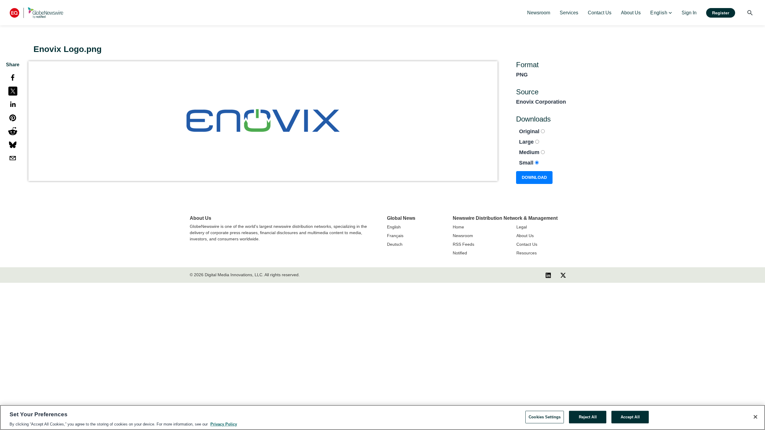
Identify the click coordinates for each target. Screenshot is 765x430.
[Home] (36, 12)
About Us (525, 235)
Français (395, 235)
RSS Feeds (463, 244)
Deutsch (395, 244)
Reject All (588, 416)
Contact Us (526, 244)
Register (720, 12)
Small (527, 163)
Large (527, 142)
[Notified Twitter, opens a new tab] (563, 275)
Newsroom (463, 235)
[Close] (755, 416)
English (394, 227)
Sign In (689, 12)
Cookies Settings (545, 416)
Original (530, 131)
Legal (521, 227)
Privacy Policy (223, 424)
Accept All (630, 416)
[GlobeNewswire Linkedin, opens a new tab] (548, 275)
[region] (382, 417)
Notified (460, 253)
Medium (530, 152)
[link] (538, 13)
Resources (526, 253)
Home (458, 227)
